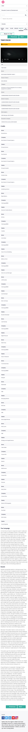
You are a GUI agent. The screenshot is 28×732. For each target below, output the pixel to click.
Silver (11, 28)
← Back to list (7, 34)
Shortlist (21, 29)
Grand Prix (2, 29)
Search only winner (7, 18)
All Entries (25, 29)
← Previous (13, 37)
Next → (23, 37)
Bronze (16, 28)
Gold (7, 28)
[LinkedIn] (9, 717)
